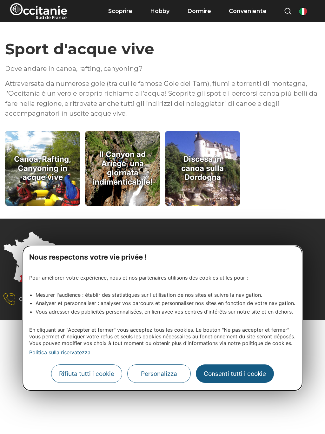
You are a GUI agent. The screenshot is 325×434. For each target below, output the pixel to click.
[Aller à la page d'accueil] (38, 11)
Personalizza (159, 373)
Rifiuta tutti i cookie (86, 373)
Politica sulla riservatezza (59, 352)
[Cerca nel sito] (287, 11)
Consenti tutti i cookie (235, 373)
